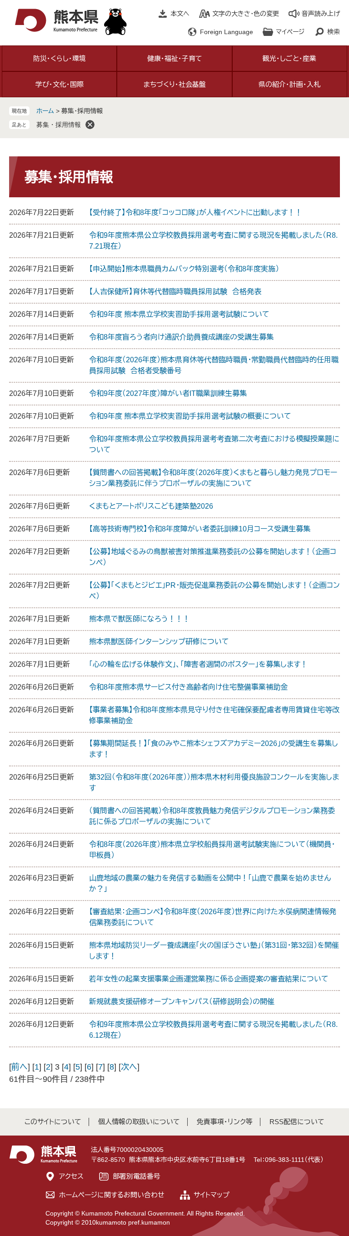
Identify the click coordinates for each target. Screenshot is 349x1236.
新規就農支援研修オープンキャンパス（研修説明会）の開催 (181, 1002)
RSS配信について (296, 1122)
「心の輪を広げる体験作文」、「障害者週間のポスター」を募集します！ (198, 664)
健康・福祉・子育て (174, 58)
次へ (129, 1066)
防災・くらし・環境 (59, 58)
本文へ (179, 13)
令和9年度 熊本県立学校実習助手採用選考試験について (179, 314)
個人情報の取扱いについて (139, 1122)
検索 (333, 31)
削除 (90, 124)
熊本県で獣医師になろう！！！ (139, 619)
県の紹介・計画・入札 (289, 84)
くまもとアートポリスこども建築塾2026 (151, 506)
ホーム (45, 111)
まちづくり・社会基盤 (175, 84)
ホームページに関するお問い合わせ (112, 1195)
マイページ (290, 31)
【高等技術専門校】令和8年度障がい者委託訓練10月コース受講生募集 (199, 529)
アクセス (71, 1176)
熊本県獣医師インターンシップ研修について (159, 642)
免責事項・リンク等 (225, 1122)
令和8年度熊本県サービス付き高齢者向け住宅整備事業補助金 (188, 687)
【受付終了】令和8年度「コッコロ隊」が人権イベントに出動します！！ (195, 212)
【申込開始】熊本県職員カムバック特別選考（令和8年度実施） (184, 269)
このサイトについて (53, 1122)
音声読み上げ (321, 13)
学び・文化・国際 (59, 84)
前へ (19, 1066)
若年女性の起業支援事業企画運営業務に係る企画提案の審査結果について (209, 979)
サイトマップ (211, 1195)
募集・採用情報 (58, 124)
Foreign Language (226, 31)
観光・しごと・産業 (289, 58)
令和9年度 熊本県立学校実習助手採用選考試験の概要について (190, 416)
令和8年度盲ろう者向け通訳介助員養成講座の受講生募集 (181, 337)
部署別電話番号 (136, 1176)
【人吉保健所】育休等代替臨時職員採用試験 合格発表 (175, 291)
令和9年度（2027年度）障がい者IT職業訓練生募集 (168, 393)
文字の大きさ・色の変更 (245, 13)
